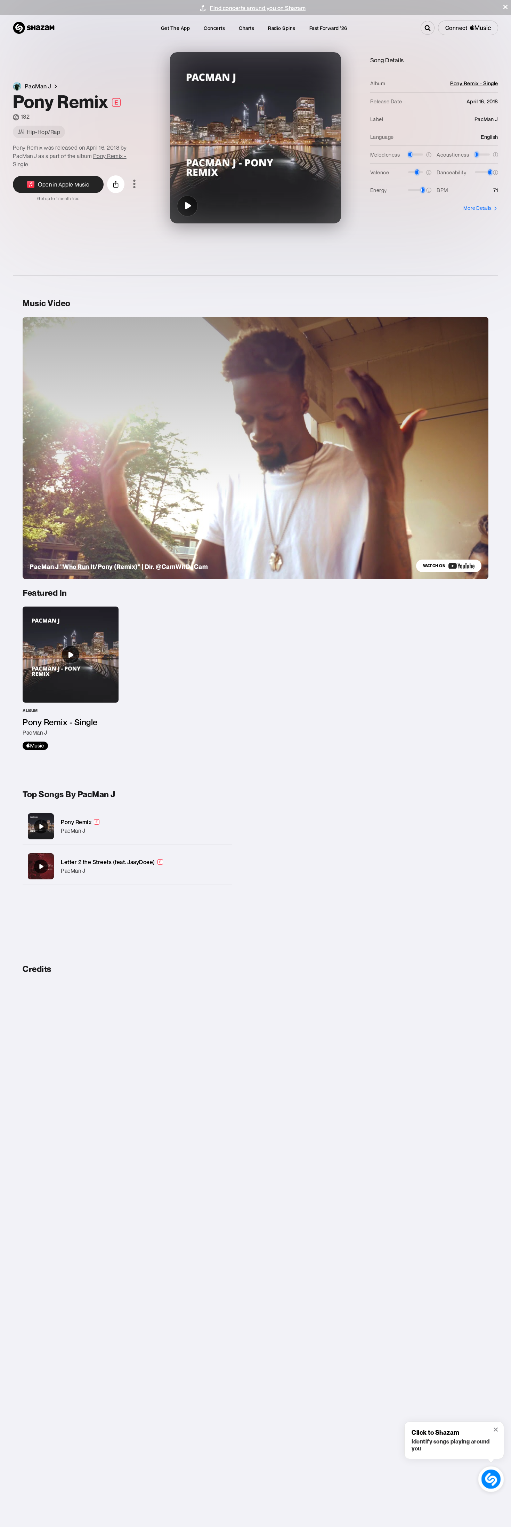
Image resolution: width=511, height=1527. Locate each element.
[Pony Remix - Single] (71, 678)
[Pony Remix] (187, 206)
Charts (246, 28)
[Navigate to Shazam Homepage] (34, 28)
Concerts (214, 28)
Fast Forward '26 (328, 28)
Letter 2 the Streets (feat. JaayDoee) (108, 862)
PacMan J (73, 830)
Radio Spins (281, 28)
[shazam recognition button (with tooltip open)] (491, 1479)
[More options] (134, 184)
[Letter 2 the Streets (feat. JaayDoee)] (127, 866)
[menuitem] (175, 28)
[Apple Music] (35, 746)
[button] (505, 6)
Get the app (175, 28)
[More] (220, 826)
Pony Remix (76, 821)
